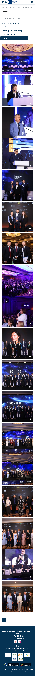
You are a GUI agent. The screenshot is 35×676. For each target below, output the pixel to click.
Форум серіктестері (8, 35)
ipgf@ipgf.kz (17, 646)
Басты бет (4, 7)
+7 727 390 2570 (18, 638)
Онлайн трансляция (8, 27)
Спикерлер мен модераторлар (12, 31)
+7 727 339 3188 (18, 636)
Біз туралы (12, 7)
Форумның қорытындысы (10, 23)
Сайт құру (5, 671)
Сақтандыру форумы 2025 (25, 7)
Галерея (4, 38)
